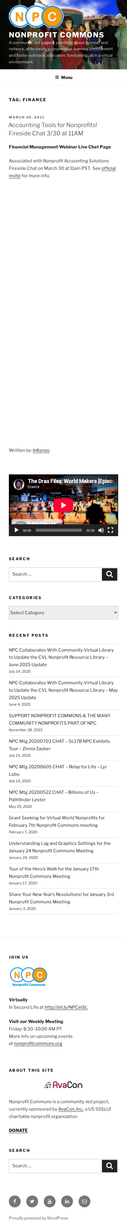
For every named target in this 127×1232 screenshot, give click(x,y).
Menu (66, 77)
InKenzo (41, 450)
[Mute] (101, 530)
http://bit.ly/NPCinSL (66, 1007)
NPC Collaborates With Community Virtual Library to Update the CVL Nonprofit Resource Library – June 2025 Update (61, 657)
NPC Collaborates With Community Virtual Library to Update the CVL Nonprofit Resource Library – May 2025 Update (63, 690)
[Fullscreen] (110, 530)
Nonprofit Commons (57, 35)
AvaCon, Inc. (70, 1109)
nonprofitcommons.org (38, 1043)
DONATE (18, 1130)
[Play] (16, 530)
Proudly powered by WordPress (38, 1217)
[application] (63, 505)
